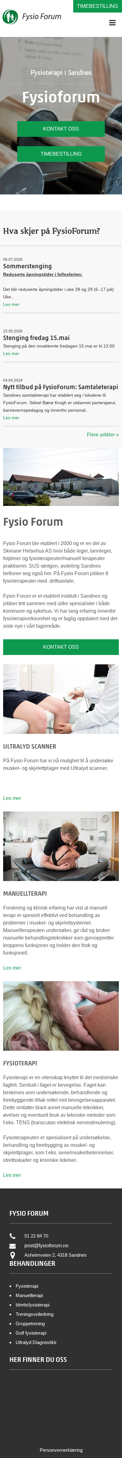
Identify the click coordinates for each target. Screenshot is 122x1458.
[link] (61, 1450)
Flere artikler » (103, 434)
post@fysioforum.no (46, 1245)
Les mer (12, 798)
